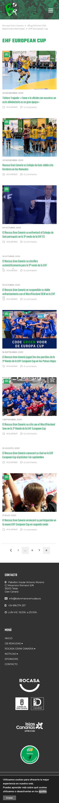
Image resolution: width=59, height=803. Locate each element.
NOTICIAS (11, 653)
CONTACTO (11, 664)
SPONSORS (11, 659)
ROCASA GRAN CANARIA (19, 648)
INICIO (8, 638)
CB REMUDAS (13, 643)
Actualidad (11, 107)
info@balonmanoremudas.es (25, 598)
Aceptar (9, 798)
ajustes (43, 791)
